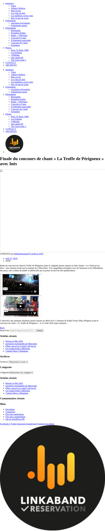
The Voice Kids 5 (18, 60)
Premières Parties (18, 33)
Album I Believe (18, 8)
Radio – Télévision (19, 35)
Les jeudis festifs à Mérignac (17, 348)
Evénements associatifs (21, 40)
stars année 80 (17, 57)
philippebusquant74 (22, 254)
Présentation (10, 28)
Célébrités (15, 55)
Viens (13, 6)
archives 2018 (37, 254)
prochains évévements (20, 23)
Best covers (16, 11)
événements (10, 20)
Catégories (4, 372)
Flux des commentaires (15, 417)
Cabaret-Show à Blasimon (16, 351)
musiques (9, 3)
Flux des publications (14, 414)
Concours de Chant (19, 43)
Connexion (10, 412)
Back (2, 328)
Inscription (10, 409)
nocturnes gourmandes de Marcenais (21, 344)
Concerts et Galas (18, 38)
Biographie (16, 30)
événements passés (19, 25)
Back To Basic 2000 (20, 50)
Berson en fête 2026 (14, 341)
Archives (4, 362)
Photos (8, 48)
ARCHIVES (11, 65)
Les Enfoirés (16, 53)
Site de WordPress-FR (15, 419)
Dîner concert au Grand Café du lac (20, 346)
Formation (15, 45)
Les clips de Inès (18, 13)
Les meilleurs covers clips (22, 16)
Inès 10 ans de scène (20, 18)
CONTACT (10, 62)
